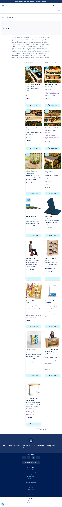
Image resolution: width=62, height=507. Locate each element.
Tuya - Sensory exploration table (50, 172)
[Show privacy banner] (2, 504)
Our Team (31, 487)
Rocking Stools (31, 258)
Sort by (47, 63)
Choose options (34, 193)
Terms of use (31, 500)
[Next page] (48, 429)
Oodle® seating (31, 216)
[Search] (59, 10)
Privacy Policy (31, 498)
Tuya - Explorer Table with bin (33, 129)
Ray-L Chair (48, 216)
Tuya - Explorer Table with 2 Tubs (33, 85)
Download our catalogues (31, 462)
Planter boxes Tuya (32, 171)
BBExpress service (31, 476)
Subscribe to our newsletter (31, 448)
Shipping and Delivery (31, 470)
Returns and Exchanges (31, 472)
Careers (31, 494)
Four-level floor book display (33, 302)
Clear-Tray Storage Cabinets (51, 259)
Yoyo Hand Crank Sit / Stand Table (33, 399)
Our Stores (31, 489)
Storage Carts (30, 349)
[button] (60, 6)
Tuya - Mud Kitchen (51, 84)
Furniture (10, 17)
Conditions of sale (31, 502)
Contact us (31, 479)
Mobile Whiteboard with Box (51, 302)
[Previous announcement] (1, 1)
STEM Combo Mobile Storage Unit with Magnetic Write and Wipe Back (51, 352)
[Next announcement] (60, 1)
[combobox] (31, 10)
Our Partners (31, 492)
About (31, 485)
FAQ (31, 474)
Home (2, 17)
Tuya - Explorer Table (51, 128)
